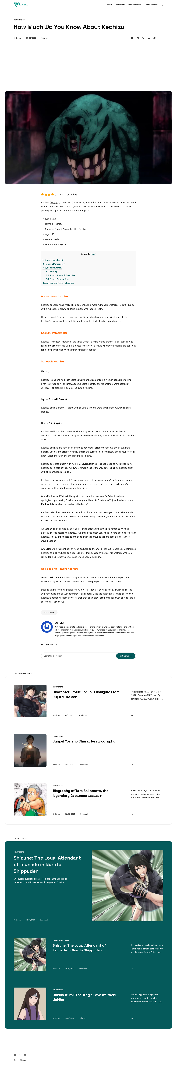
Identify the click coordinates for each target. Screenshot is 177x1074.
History (51, 271)
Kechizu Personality (54, 264)
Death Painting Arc (57, 279)
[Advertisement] (88, 65)
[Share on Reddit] (149, 38)
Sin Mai (18, 38)
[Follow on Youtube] (25, 1055)
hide (93, 254)
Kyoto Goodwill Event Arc (60, 275)
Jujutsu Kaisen (49, 612)
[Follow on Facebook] (15, 1055)
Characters (19, 20)
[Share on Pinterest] (143, 38)
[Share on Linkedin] (137, 38)
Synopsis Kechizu (52, 267)
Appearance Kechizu (54, 260)
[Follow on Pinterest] (20, 1055)
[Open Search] (162, 4)
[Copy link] (155, 38)
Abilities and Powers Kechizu (58, 283)
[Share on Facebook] (132, 38)
